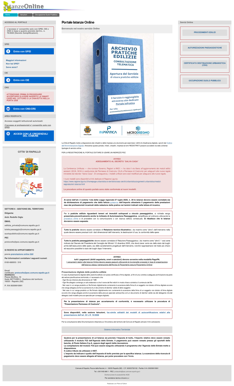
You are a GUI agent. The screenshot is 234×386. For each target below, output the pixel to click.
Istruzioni (23, 15)
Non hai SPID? (12, 64)
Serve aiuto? (12, 67)
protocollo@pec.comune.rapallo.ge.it (32, 273)
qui (128, 378)
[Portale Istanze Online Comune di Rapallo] (44, 6)
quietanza (114, 202)
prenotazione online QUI (22, 254)
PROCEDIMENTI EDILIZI (205, 32)
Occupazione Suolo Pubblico (46, 15)
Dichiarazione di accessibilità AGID (117, 375)
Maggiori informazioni (16, 60)
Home (7, 15)
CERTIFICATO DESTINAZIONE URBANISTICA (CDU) (205, 64)
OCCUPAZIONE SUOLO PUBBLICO (205, 81)
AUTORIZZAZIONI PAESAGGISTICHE (205, 48)
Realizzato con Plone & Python (117, 383)
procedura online (71, 219)
